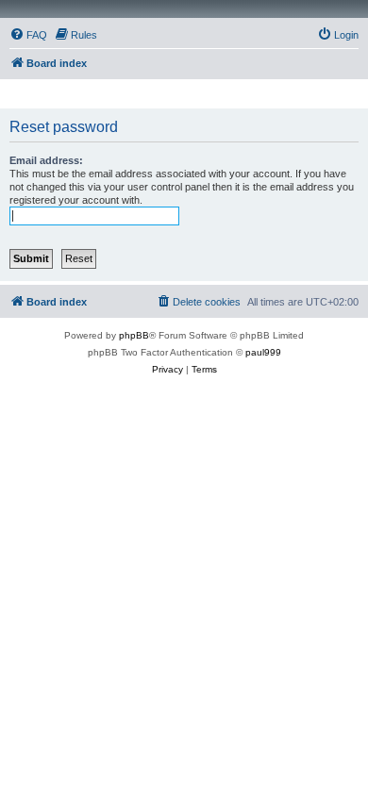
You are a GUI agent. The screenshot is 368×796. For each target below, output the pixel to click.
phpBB (134, 335)
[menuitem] (28, 35)
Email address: (46, 160)
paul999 (263, 352)
